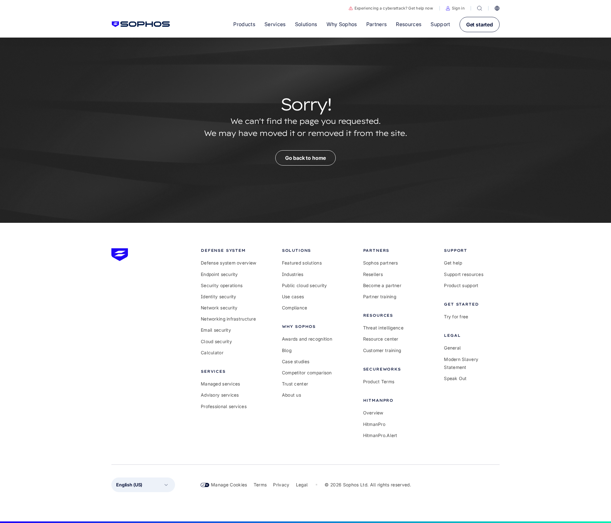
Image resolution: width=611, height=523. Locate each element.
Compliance (294, 307)
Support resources (463, 274)
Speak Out (455, 378)
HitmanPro (374, 424)
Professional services (224, 406)
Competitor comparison (307, 372)
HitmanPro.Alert (380, 435)
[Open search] (479, 8)
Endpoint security (219, 274)
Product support (461, 285)
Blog (286, 350)
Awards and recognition (307, 339)
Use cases (293, 296)
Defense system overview (228, 262)
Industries (293, 274)
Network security (219, 307)
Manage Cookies (229, 484)
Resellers (373, 274)
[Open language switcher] (497, 8)
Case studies (295, 361)
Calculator (212, 352)
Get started (479, 24)
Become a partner (382, 285)
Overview (373, 412)
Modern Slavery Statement (461, 363)
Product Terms (379, 381)
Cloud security (216, 341)
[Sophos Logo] (140, 24)
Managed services (220, 383)
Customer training (382, 350)
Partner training (379, 296)
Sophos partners (380, 262)
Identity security (218, 296)
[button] (455, 8)
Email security (216, 330)
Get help (453, 262)
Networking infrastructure (228, 319)
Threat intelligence (383, 327)
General (452, 347)
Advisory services (220, 395)
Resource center (380, 339)
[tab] (228, 250)
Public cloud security (304, 285)
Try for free (456, 316)
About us (291, 395)
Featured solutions (302, 262)
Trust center (295, 383)
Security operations (221, 285)
